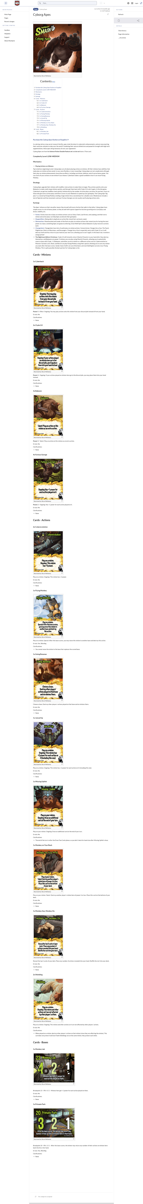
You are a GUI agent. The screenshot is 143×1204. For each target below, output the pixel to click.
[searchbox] (69, 3)
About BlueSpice (9, 41)
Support (6, 37)
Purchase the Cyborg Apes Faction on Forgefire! (50, 140)
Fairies (37, 214)
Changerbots (39, 228)
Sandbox (7, 30)
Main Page (7, 14)
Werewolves (39, 221)
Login (136, 3)
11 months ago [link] (105, 9)
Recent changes (9, 21)
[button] (6, 3)
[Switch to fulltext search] (40, 3)
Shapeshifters (39, 219)
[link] (17, 3)
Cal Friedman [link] (106, 11)
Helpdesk (7, 33)
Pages (6, 18)
